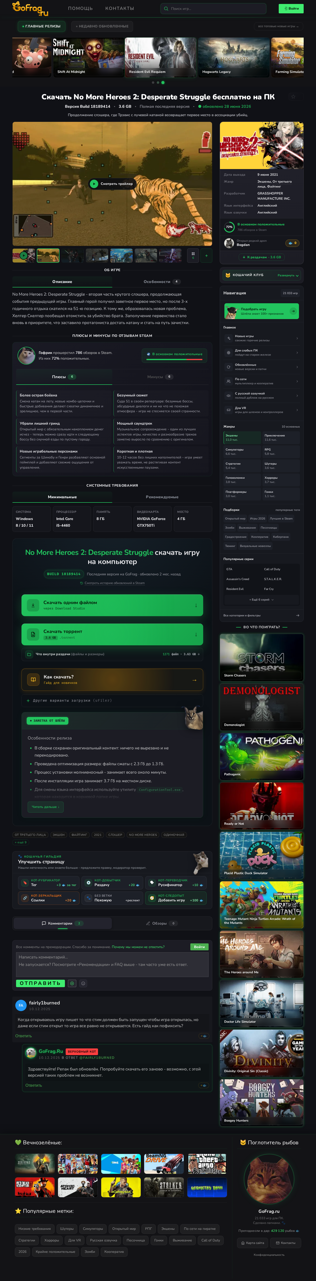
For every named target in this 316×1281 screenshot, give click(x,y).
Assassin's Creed (237, 579)
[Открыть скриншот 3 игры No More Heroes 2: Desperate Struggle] (97, 255)
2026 (22, 1251)
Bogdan (243, 245)
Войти (294, 8)
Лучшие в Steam (281, 519)
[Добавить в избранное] (296, 97)
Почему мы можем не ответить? (138, 946)
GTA (229, 569)
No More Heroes (143, 835)
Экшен (59, 835)
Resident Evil (235, 589)
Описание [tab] (62, 281)
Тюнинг (230, 546)
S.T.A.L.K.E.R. (273, 579)
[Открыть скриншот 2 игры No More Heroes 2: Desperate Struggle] (72, 255)
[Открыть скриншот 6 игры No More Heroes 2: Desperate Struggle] (170, 255)
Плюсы (62, 377)
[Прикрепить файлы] (72, 983)
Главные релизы (43, 26)
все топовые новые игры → (278, 26)
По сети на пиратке (200, 1228)
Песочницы (269, 528)
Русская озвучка (103, 1240)
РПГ (148, 1228)
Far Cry (269, 589)
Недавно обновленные (104, 26)
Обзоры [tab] (163, 923)
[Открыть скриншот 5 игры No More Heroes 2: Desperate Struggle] (146, 255)
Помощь (80, 8)
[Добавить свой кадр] (206, 255)
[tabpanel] (112, 308)
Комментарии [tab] (64, 923)
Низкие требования (35, 1228)
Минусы (159, 377)
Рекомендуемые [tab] (162, 497)
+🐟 (204, 1036)
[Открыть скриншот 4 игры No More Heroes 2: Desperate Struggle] (121, 255)
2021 (97, 835)
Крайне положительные (55, 1251)
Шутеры (67, 1228)
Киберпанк (281, 537)
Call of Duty (272, 569)
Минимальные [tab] (62, 497)
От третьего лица (30, 835)
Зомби (229, 528)
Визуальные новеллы (255, 546)
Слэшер (115, 835)
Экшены (264, 181)
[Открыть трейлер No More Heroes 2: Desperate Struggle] (23, 255)
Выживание (247, 528)
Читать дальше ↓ (45, 806)
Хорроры (51, 1240)
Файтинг (274, 186)
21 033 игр (290, 293)
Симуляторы (93, 1228)
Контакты (119, 8)
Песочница (136, 1240)
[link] (21, 1005)
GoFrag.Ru (51, 1051)
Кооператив (259, 537)
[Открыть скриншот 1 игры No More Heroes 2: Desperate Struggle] (48, 255)
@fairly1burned (97, 1057)
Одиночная (174, 835)
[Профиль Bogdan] (229, 243)
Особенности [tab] (161, 281)
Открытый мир (235, 519)
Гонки (158, 1240)
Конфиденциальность (269, 1255)
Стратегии (27, 1240)
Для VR (74, 1240)
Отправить (40, 983)
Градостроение (236, 537)
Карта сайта (255, 1243)
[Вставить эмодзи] (83, 983)
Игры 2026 (257, 519)
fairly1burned (44, 1002)
